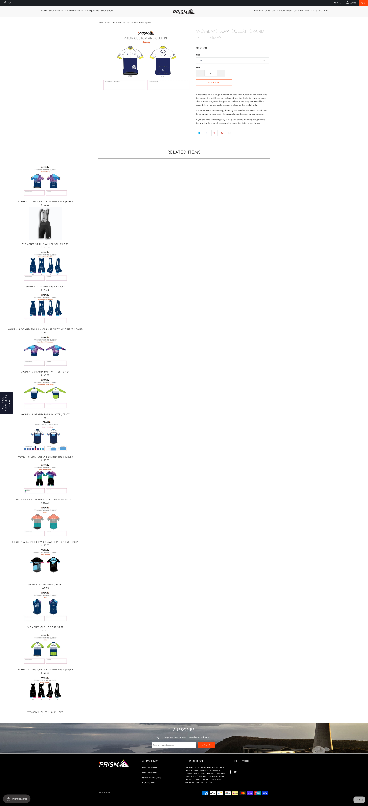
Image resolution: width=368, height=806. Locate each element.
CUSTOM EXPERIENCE (304, 10)
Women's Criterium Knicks (45, 691)
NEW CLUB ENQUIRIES (151, 777)
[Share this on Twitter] (199, 133)
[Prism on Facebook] (5, 3)
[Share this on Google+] (222, 133)
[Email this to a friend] (230, 133)
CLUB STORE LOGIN (261, 10)
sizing (319, 10)
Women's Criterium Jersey (45, 563)
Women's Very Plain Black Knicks (45, 223)
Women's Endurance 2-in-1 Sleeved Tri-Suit (45, 478)
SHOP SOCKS (107, 10)
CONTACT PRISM (149, 782)
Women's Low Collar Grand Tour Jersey (45, 180)
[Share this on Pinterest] (214, 133)
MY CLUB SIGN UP (149, 772)
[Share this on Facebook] (207, 133)
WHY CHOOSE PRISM (282, 10)
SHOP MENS (55, 10)
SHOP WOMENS (73, 10)
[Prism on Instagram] (9, 3)
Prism (108, 792)
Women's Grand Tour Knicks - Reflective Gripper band (45, 308)
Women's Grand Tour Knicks (45, 266)
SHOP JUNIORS (92, 10)
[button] (6, 403)
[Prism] (184, 11)
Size (198, 54)
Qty (198, 67)
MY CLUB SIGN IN (149, 767)
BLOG (326, 10)
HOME (44, 10)
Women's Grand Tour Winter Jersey (45, 351)
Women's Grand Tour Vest (45, 606)
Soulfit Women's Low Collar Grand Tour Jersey (45, 521)
